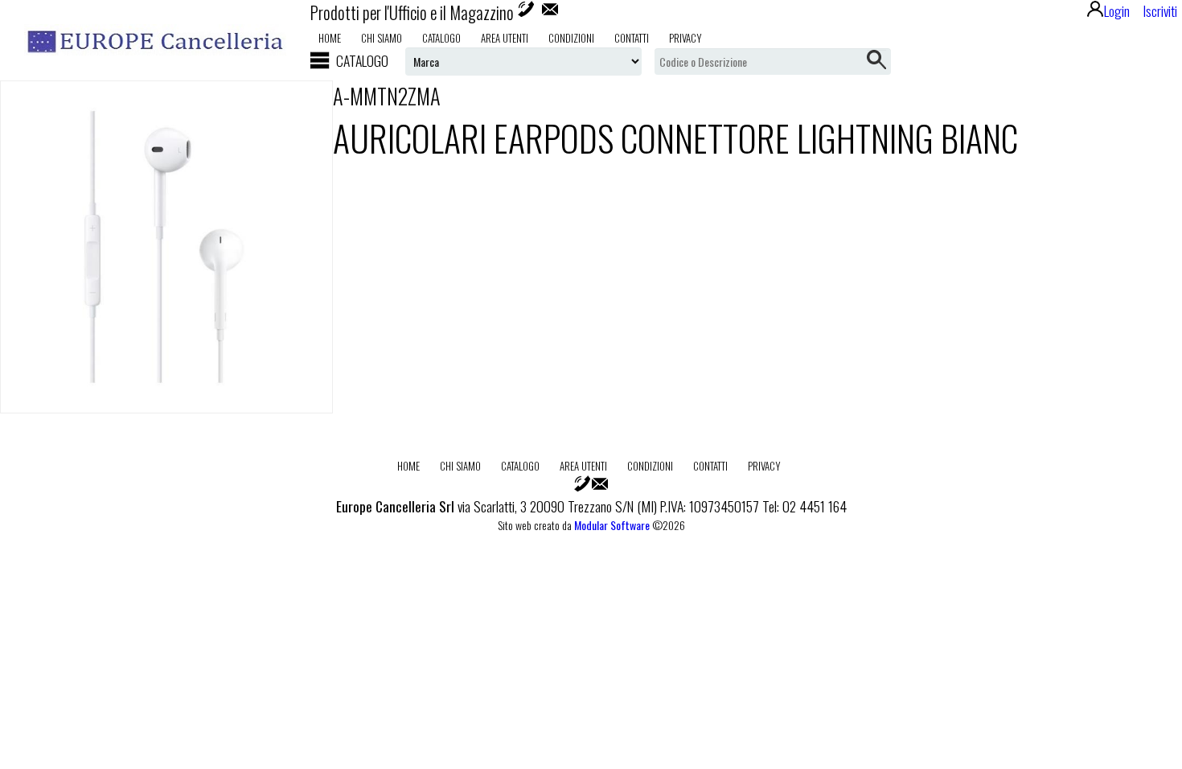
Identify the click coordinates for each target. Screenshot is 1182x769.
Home (329, 38)
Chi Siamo (381, 38)
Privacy (685, 38)
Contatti (631, 38)
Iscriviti (1160, 10)
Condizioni (571, 38)
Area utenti (504, 38)
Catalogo (441, 38)
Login (1117, 10)
